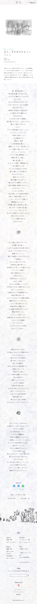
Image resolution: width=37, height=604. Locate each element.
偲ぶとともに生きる (11, 542)
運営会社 (18, 594)
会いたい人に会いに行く (25, 542)
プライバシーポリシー (18, 592)
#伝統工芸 (19, 571)
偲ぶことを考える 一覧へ (18, 495)
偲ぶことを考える (10, 558)
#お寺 (14, 571)
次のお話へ (24, 498)
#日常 (19, 489)
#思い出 (27, 571)
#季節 (23, 571)
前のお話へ (13, 498)
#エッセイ (15, 489)
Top (18, 533)
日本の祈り (9, 553)
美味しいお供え (10, 551)
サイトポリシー (18, 589)
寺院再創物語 (9, 556)
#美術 (23, 489)
